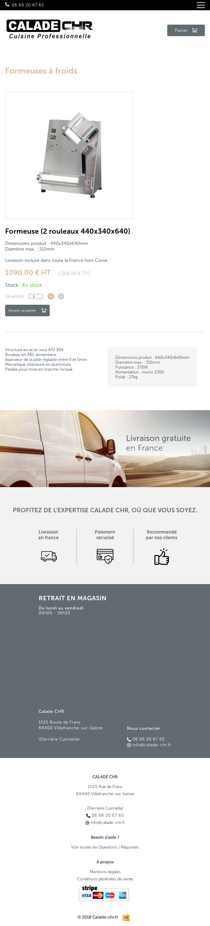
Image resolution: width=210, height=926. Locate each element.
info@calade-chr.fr (151, 744)
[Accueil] (50, 30)
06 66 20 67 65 (28, 5)
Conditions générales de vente (105, 878)
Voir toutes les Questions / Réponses (105, 847)
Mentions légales (105, 871)
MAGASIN (92, 598)
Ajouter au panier (22, 310)
